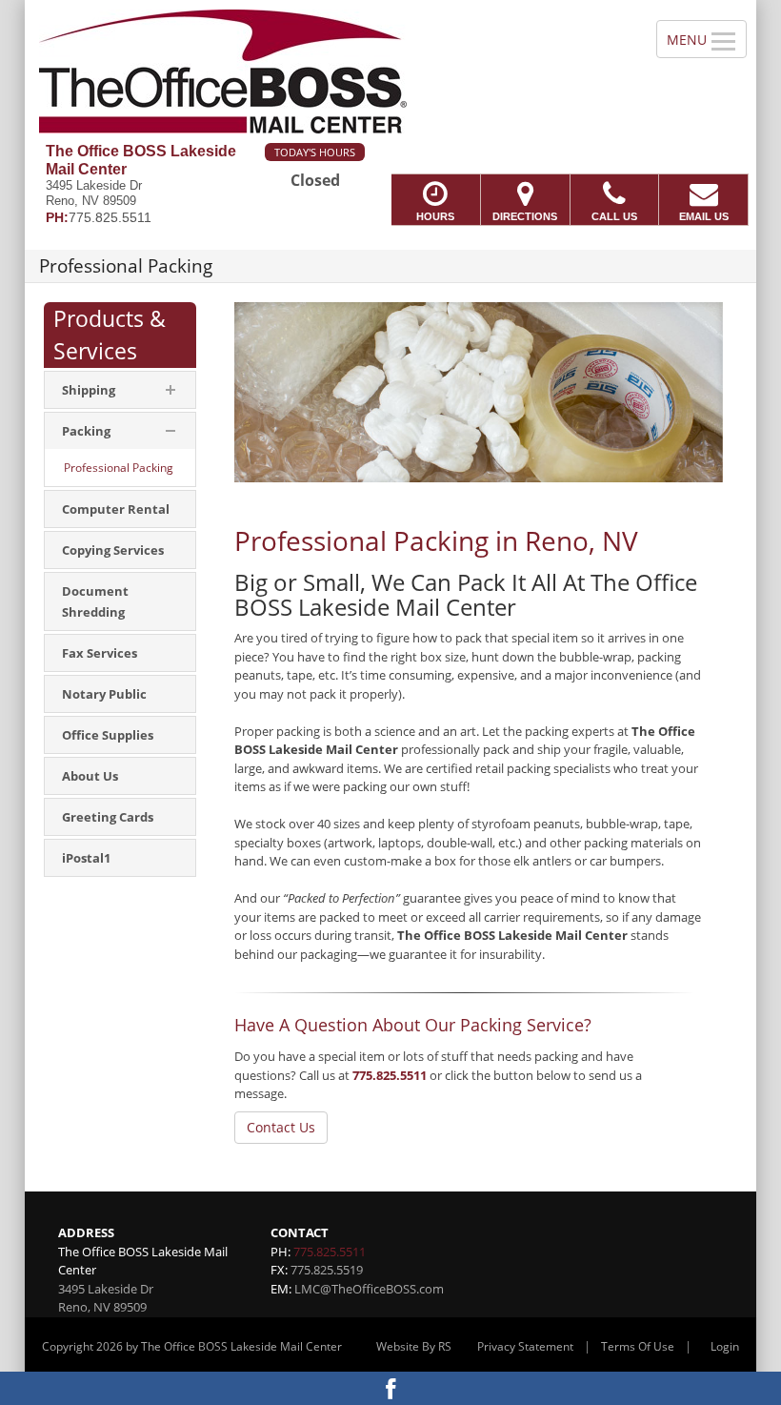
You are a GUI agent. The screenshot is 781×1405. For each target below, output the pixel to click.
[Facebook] (390, 1388)
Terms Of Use (637, 1346)
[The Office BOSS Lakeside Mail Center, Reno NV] (390, 71)
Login (725, 1346)
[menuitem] (120, 390)
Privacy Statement (525, 1346)
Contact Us (281, 1127)
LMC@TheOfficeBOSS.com (369, 1288)
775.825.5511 (389, 1075)
